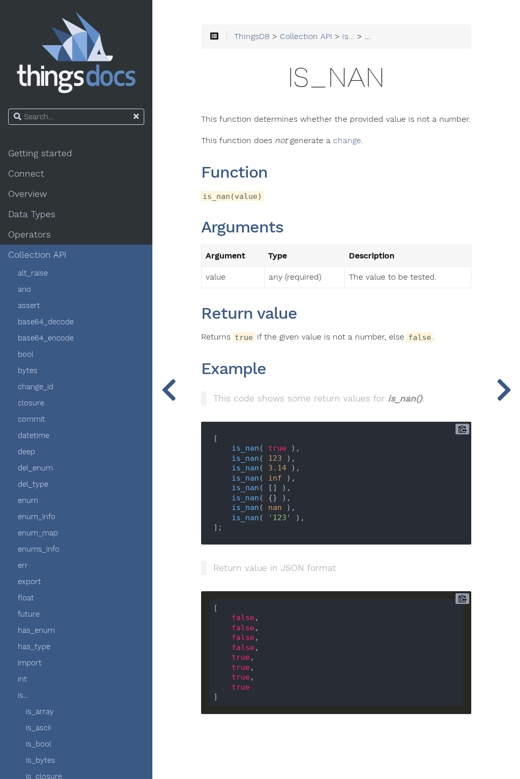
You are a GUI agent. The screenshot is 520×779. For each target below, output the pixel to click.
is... (23, 695)
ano (24, 289)
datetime (33, 435)
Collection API (37, 255)
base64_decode (46, 321)
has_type (34, 646)
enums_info (38, 549)
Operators (29, 234)
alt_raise (33, 273)
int (22, 679)
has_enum (36, 630)
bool (26, 354)
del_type (33, 484)
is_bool (38, 744)
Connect (26, 173)
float (26, 597)
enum (28, 500)
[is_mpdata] (168, 389)
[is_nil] (504, 389)
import (30, 662)
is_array (40, 711)
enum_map (38, 532)
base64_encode (46, 338)
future (29, 614)
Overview (27, 194)
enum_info (36, 516)
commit (31, 419)
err (23, 565)
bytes (28, 370)
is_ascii (38, 727)
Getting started (40, 153)
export (29, 581)
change (347, 140)
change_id (35, 386)
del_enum (35, 467)
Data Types (31, 214)
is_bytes (40, 760)
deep (26, 451)
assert (29, 305)
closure (31, 403)
